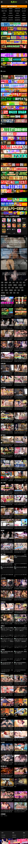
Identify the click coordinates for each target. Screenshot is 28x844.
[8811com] (14, 209)
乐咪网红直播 (17, 8)
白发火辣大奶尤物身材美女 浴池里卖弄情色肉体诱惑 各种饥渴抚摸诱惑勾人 (7, 752)
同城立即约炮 (4, 8)
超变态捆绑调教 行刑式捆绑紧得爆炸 (7, 787)
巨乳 (9, 287)
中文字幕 (21, 287)
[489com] (14, 55)
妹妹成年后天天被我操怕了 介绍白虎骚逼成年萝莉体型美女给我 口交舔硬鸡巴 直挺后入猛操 (20, 384)
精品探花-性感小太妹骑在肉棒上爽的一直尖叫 (20, 456)
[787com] (14, 59)
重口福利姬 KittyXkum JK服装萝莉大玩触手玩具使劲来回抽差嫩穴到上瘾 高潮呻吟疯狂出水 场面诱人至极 (7, 551)
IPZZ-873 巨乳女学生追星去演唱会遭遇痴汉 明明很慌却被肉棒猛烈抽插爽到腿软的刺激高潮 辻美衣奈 (20, 349)
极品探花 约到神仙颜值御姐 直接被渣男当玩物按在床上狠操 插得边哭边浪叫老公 (20, 445)
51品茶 (4, 15)
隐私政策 (14, 835)
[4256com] (14, 178)
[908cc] (14, 64)
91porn (24, 13)
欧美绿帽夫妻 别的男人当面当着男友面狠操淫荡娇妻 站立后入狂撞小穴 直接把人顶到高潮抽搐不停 (20, 694)
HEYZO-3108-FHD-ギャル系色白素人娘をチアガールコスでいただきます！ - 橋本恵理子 (20, 647)
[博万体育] (14, 24)
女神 (19, 290)
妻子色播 (24, 8)
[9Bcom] (14, 99)
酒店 (15, 290)
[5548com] (14, 156)
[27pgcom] (14, 108)
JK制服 (6, 290)
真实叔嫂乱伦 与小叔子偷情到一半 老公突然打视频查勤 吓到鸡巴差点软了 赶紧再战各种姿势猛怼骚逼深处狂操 (20, 469)
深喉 (22, 290)
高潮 (2, 285)
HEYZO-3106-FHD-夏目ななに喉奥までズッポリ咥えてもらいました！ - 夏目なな (20, 636)
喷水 (24, 282)
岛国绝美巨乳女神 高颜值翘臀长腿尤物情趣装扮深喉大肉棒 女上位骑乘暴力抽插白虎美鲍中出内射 (20, 408)
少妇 (18, 292)
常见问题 (3, 835)
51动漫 (17, 13)
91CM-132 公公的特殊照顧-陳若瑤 (20, 564)
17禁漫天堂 (17, 15)
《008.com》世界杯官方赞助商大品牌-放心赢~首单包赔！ (7, 316)
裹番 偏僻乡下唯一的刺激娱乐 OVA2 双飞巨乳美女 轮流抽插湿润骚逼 (7, 728)
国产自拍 (3, 292)
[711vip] (14, 116)
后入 (20, 282)
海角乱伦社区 (17, 17)
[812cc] (14, 204)
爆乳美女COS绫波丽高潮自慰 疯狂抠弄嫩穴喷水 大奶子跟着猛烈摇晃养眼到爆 (20, 551)
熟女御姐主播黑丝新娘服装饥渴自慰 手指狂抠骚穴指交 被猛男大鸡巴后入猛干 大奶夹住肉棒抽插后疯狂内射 (7, 504)
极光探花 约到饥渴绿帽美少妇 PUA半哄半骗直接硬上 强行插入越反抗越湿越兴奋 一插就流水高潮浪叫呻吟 (7, 445)
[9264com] (14, 213)
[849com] (14, 191)
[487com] (14, 51)
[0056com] (14, 125)
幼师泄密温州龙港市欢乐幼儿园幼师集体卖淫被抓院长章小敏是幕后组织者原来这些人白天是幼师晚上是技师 (7, 527)
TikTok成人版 (4, 17)
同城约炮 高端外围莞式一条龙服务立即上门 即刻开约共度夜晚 (7, 305)
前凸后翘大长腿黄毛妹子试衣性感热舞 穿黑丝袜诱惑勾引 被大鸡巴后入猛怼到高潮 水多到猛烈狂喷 (20, 432)
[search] (26, 2)
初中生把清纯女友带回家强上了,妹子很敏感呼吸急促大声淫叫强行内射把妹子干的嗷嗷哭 (7, 373)
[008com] (14, 46)
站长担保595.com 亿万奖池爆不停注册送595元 (20, 316)
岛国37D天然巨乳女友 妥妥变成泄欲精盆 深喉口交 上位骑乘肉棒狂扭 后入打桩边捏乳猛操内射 (7, 623)
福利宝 (2, 815)
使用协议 (14, 837)
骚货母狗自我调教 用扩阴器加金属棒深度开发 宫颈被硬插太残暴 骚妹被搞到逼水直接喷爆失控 (20, 776)
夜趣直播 (10, 8)
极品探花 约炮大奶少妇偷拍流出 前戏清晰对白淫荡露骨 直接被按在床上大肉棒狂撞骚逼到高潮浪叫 (7, 456)
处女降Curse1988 (4, 716)
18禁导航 (5, 815)
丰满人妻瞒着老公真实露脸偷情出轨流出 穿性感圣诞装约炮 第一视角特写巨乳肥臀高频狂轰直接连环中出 (20, 516)
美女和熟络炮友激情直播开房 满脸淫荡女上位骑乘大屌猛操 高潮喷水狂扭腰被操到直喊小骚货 (20, 492)
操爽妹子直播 (4, 10)
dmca (24, 835)
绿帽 (11, 292)
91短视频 (24, 17)
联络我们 (3, 837)
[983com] (14, 165)
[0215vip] (14, 187)
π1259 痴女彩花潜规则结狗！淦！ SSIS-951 (20, 670)
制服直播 (10, 10)
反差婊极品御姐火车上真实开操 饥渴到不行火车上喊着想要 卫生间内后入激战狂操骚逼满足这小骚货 (20, 421)
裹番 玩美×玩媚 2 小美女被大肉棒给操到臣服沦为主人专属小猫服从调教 (20, 728)
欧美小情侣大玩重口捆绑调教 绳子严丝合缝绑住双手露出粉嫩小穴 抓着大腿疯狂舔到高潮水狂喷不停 (7, 694)
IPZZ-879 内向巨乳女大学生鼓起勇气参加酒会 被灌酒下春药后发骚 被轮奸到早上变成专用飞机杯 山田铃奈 (7, 349)
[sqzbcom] (14, 86)
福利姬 (6, 282)
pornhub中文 (10, 15)
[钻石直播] (14, 151)
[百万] (14, 195)
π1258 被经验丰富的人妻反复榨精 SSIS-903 (7, 659)
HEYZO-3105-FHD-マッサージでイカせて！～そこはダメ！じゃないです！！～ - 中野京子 (7, 647)
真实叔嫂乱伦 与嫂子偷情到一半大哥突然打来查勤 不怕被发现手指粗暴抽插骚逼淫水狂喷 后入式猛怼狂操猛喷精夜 (20, 327)
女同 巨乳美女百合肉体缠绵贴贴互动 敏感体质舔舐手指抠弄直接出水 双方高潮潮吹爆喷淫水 (20, 338)
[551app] (14, 134)
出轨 (13, 282)
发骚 (13, 287)
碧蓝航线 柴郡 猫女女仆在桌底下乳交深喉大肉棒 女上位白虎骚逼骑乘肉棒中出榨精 (7, 763)
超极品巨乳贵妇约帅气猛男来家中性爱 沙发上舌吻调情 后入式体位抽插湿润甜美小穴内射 (20, 623)
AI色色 (4, 13)
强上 (7, 292)
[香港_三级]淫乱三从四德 (6, 706)
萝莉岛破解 (11, 17)
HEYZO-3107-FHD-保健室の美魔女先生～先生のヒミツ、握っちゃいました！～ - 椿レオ (7, 636)
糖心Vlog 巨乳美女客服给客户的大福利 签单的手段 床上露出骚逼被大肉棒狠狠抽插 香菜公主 (7, 564)
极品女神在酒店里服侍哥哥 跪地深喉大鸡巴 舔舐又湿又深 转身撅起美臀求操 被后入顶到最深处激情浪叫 (20, 360)
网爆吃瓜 (15, 285)
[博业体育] (14, 33)
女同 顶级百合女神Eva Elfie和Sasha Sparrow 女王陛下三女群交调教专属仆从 (20, 811)
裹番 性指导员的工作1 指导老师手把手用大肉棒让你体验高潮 (7, 739)
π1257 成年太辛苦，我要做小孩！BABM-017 (20, 659)
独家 (2, 282)
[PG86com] (14, 90)
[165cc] (14, 77)
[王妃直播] (14, 73)
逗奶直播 (24, 19)
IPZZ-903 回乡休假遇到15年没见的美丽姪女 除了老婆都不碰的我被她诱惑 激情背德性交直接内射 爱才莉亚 (7, 599)
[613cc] (14, 200)
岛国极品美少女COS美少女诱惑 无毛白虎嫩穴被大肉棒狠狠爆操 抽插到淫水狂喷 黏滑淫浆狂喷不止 (7, 612)
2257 (24, 837)
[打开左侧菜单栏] (4, 2)
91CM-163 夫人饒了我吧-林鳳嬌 (20, 575)
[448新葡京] (14, 29)
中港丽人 (16, 716)
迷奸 (2, 287)
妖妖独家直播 (17, 19)
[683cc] (14, 121)
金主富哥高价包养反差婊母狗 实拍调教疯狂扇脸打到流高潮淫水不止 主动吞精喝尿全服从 (7, 432)
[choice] (14, 173)
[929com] (14, 103)
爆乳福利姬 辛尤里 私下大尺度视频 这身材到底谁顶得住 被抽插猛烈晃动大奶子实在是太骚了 (7, 360)
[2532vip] (14, 182)
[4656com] (14, 81)
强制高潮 (11, 290)
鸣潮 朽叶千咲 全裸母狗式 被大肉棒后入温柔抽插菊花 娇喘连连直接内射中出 (20, 763)
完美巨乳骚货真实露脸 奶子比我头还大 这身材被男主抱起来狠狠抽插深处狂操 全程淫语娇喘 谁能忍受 (7, 408)
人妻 (17, 282)
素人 (6, 285)
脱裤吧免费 (4, 19)
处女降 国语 (16, 706)
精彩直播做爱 (17, 10)
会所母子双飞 (10, 19)
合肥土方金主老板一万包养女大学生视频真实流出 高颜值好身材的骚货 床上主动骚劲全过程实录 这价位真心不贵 (7, 338)
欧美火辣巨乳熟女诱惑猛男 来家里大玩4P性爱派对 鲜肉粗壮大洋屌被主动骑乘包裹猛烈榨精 (7, 683)
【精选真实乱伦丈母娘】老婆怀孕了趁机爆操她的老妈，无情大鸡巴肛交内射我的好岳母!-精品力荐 (20, 480)
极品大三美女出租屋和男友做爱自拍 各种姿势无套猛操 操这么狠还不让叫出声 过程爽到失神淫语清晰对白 (20, 373)
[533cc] (14, 169)
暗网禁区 (10, 13)
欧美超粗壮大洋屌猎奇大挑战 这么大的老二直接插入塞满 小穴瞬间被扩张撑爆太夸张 (20, 683)
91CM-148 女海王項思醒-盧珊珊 (7, 575)
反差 (14, 292)
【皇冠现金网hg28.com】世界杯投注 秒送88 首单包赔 (20, 305)
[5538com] (14, 138)
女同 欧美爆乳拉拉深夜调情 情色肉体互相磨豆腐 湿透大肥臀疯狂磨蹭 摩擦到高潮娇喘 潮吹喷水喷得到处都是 (7, 811)
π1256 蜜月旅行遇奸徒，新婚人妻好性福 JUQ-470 (7, 670)
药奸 (6, 287)
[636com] (14, 147)
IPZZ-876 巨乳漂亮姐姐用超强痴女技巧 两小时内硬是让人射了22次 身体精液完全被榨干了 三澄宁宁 (20, 599)
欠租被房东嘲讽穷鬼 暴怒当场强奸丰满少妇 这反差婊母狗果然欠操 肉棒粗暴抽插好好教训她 (7, 384)
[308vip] (14, 112)
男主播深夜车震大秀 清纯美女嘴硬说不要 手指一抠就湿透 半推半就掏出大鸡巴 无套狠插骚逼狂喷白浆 (7, 492)
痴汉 (2, 290)
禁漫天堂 (24, 15)
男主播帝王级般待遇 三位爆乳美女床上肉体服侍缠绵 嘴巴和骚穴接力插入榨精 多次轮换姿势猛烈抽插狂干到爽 (20, 504)
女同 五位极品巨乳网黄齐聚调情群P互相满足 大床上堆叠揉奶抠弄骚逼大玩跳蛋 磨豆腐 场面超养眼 (20, 800)
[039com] (14, 160)
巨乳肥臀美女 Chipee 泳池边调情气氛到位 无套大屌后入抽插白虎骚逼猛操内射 (20, 752)
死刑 (15, 786)
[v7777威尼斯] (14, 37)
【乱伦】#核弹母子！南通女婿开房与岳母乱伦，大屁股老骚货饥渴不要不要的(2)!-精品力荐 (7, 480)
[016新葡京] (14, 42)
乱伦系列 (10, 285)
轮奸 (24, 285)
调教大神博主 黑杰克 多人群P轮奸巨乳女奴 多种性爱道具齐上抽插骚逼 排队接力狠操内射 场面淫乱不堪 (7, 776)
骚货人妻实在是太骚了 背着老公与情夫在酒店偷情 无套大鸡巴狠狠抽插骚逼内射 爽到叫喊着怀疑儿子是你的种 (7, 397)
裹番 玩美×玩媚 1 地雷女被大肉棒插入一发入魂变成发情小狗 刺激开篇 (20, 739)
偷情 (10, 282)
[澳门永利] (14, 68)
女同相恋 (20, 285)
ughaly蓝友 (24, 10)
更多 (25, 236)
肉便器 (16, 287)
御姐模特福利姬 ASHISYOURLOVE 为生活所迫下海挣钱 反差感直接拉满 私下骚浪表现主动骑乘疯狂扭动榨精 (7, 327)
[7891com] (14, 130)
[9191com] (14, 143)
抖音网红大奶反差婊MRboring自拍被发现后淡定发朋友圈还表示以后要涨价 (20, 527)
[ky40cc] (14, 94)
